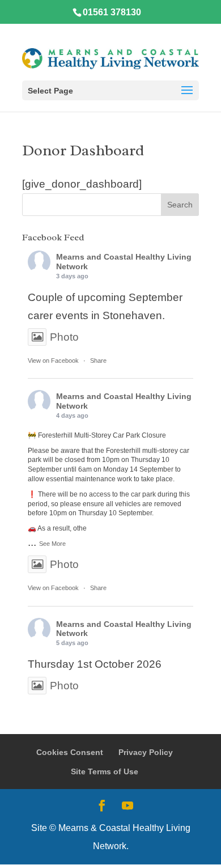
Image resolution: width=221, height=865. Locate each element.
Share (98, 360)
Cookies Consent (69, 752)
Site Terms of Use (104, 771)
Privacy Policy (145, 752)
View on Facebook (53, 360)
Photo (64, 337)
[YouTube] (127, 807)
